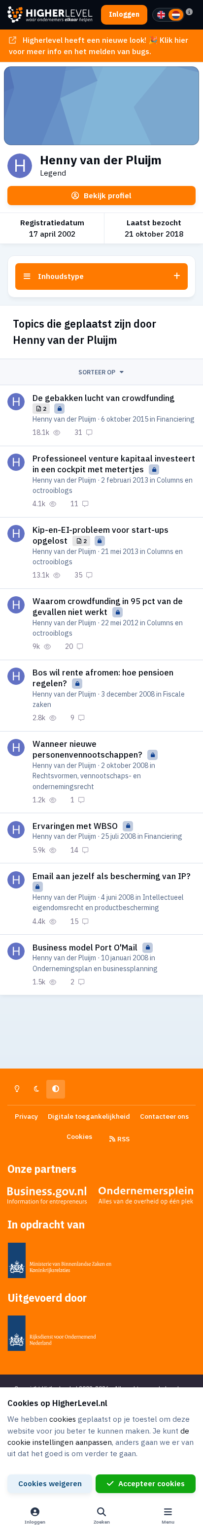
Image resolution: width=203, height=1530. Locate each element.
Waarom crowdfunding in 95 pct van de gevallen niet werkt (108, 606)
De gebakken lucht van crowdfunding (103, 398)
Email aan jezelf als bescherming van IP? (112, 876)
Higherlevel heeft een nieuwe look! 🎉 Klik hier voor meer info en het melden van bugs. (98, 45)
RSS (123, 1138)
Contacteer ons (164, 1116)
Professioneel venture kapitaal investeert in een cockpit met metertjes (114, 464)
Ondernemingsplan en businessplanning (95, 968)
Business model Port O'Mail (86, 947)
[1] (161, 15)
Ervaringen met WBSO (76, 826)
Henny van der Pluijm (64, 419)
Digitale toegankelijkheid (89, 1116)
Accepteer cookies (151, 1483)
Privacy (26, 1116)
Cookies (79, 1136)
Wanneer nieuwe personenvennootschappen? (88, 749)
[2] (176, 15)
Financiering (176, 419)
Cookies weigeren (50, 1483)
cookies (62, 1419)
